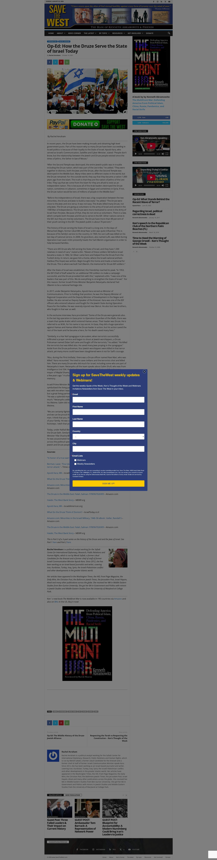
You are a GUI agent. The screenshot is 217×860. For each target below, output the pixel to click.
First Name (78, 407)
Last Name (78, 419)
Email (75, 394)
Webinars (81, 460)
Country (76, 431)
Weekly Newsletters (86, 463)
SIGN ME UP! (108, 483)
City (74, 443)
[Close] (145, 371)
